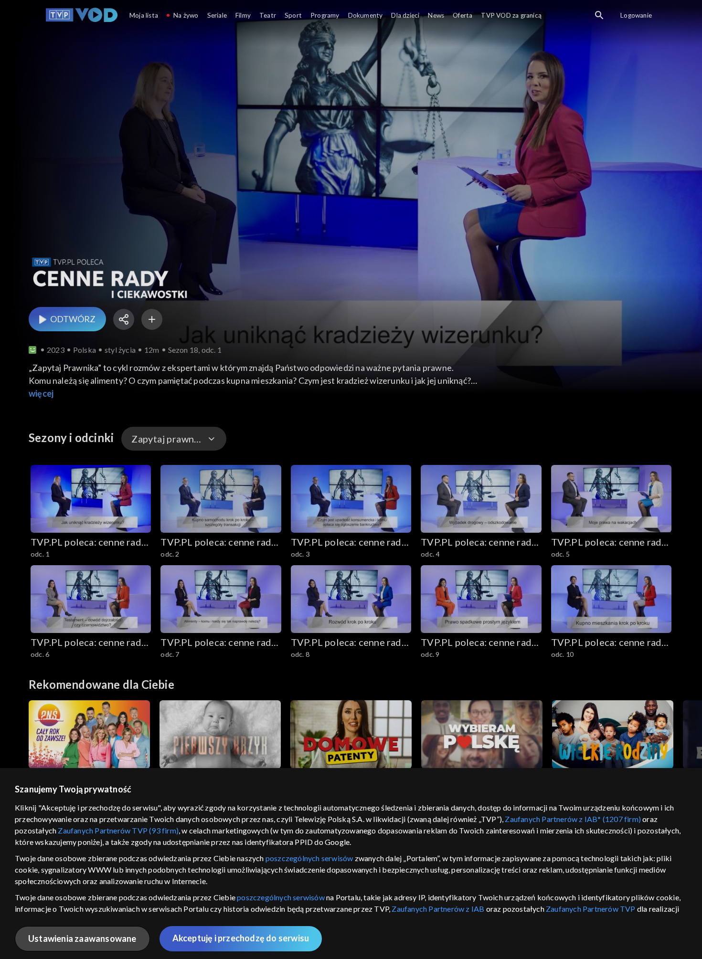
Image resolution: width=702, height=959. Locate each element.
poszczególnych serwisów (309, 858)
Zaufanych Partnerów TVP (591, 908)
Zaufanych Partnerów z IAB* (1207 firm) (573, 818)
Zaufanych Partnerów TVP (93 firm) (118, 830)
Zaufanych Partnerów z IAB (438, 908)
